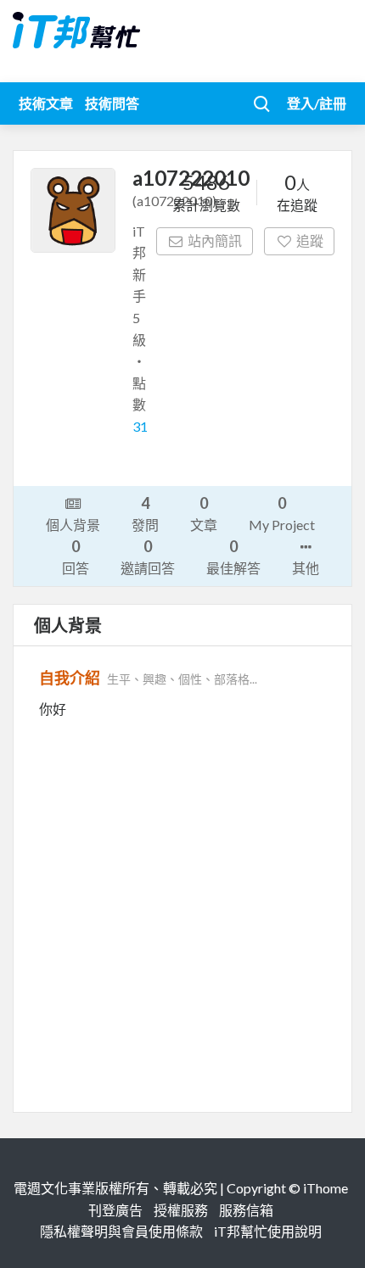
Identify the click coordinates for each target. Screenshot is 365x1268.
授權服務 (181, 1210)
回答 (75, 556)
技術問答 (112, 103)
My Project (282, 513)
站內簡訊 (215, 240)
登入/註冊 (316, 103)
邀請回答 (148, 556)
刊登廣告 (115, 1210)
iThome (325, 1188)
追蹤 (309, 240)
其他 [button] (305, 568)
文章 (203, 513)
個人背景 (73, 525)
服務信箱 (246, 1210)
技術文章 (46, 103)
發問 (145, 513)
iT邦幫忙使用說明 (268, 1231)
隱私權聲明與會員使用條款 (121, 1231)
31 (140, 426)
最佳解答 (233, 556)
